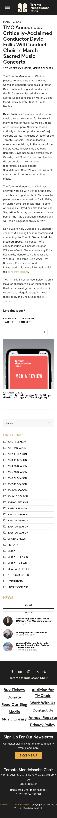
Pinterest (25, 322)
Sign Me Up (28, 755)
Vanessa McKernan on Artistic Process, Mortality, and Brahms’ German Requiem (33, 645)
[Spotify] (45, 672)
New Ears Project (19, 569)
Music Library (14, 719)
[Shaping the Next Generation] (8, 633)
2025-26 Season (17, 532)
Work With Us (42, 703)
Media (28, 68)
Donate (14, 697)
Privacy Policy (42, 725)
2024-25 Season (17, 526)
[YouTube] (20, 672)
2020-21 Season (17, 502)
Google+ (28, 318)
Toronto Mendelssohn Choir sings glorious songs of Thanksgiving (27, 396)
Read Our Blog (14, 704)
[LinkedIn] (37, 672)
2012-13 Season (17, 454)
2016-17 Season (17, 478)
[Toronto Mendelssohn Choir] (33, 7)
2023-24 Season (17, 520)
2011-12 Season (16, 448)
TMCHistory (15, 581)
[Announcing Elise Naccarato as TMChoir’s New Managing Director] (8, 620)
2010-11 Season (16, 442)
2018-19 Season (17, 490)
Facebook (10, 318)
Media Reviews (17, 563)
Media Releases (43, 68)
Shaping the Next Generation (31, 632)
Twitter (8, 322)
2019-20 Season (17, 496)
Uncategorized (17, 587)
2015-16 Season (17, 472)
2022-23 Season (17, 514)
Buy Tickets (14, 689)
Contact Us (42, 710)
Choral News (16, 538)
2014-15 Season (17, 466)
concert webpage (18, 271)
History (12, 544)
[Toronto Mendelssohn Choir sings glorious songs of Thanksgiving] (28, 364)
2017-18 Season (13, 68)
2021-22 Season (17, 508)
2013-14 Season (17, 460)
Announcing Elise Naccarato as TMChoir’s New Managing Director (34, 619)
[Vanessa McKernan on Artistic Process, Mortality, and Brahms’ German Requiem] (8, 646)
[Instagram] (28, 672)
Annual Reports (42, 717)
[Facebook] (12, 672)
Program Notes (18, 575)
